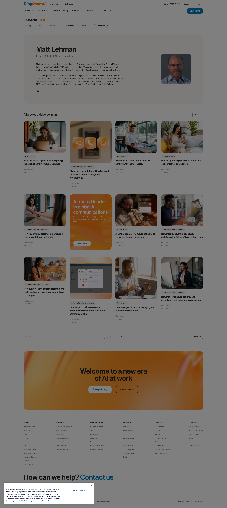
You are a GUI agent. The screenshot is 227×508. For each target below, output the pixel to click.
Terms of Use (46, 501)
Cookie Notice (23, 501)
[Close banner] (91, 485)
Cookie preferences (79, 491)
